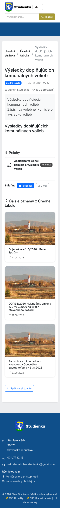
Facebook (26, 185)
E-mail (43, 185)
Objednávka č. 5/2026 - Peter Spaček (27, 251)
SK (36, 6)
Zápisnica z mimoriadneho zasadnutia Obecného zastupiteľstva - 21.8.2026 (25, 364)
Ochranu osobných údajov (18, 481)
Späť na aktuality (21, 388)
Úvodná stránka (10, 53)
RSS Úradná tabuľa (40, 498)
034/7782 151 (15, 457)
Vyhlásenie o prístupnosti (21, 476)
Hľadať (48, 16)
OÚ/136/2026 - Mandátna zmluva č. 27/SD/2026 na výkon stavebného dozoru (30, 307)
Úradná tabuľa (25, 53)
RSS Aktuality (16, 498)
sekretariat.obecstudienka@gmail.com (31, 464)
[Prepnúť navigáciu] (52, 6)
